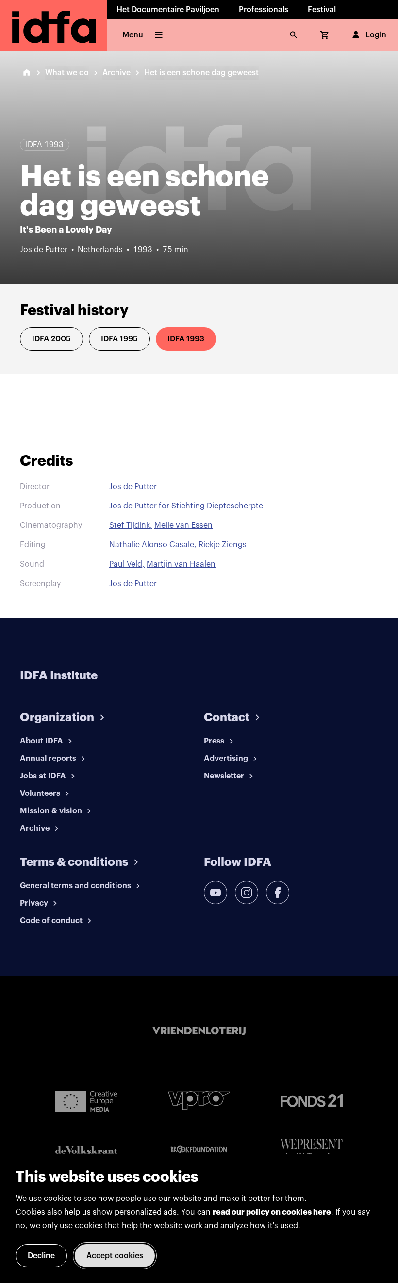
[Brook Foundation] (199, 1149)
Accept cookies (114, 1256)
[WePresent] (312, 1150)
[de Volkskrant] (86, 1150)
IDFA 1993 (185, 339)
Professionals (263, 10)
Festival (322, 10)
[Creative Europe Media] (86, 1101)
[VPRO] (199, 1100)
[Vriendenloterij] (199, 1031)
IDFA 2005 (51, 339)
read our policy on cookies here (272, 1212)
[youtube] (215, 892)
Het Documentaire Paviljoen (167, 10)
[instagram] (246, 892)
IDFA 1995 (119, 339)
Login (375, 35)
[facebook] (277, 892)
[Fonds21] (312, 1100)
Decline (41, 1256)
